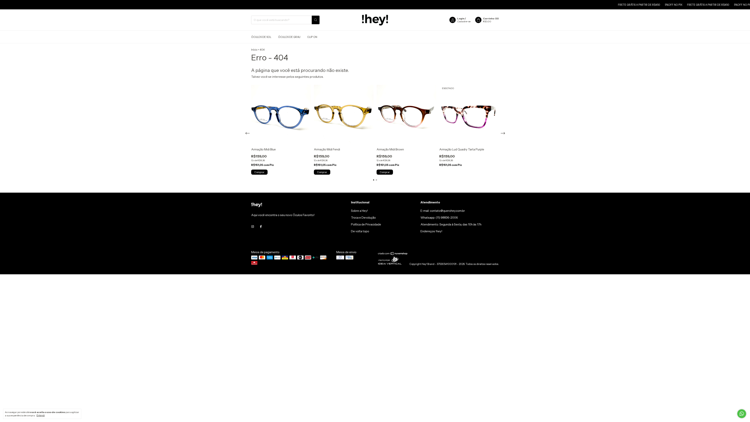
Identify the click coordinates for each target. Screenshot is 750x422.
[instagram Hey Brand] (252, 226)
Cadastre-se (464, 21)
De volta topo (360, 231)
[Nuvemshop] (393, 254)
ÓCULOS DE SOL (261, 36)
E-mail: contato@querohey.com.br (443, 211)
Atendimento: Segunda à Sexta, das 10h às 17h (451, 224)
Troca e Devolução (363, 217)
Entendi (41, 415)
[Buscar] (316, 20)
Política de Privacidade (366, 224)
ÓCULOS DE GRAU (289, 36)
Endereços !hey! (431, 231)
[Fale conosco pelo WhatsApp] (741, 413)
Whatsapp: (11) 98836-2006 (439, 217)
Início (254, 49)
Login (460, 18)
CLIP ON (312, 36)
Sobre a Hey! (359, 211)
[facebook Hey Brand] (260, 226)
